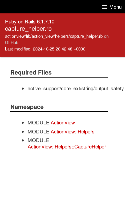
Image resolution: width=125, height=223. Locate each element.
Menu (115, 6)
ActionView (63, 122)
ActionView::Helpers (73, 131)
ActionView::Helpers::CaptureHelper (67, 146)
